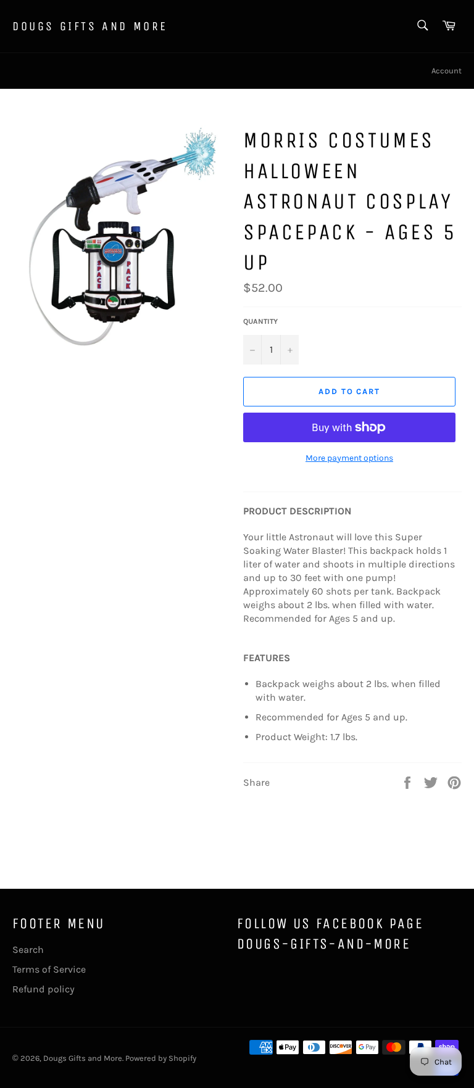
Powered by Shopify (160, 1058)
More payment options (349, 458)
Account (446, 70)
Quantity (260, 321)
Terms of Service (49, 969)
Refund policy (43, 989)
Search (28, 949)
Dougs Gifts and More (90, 26)
